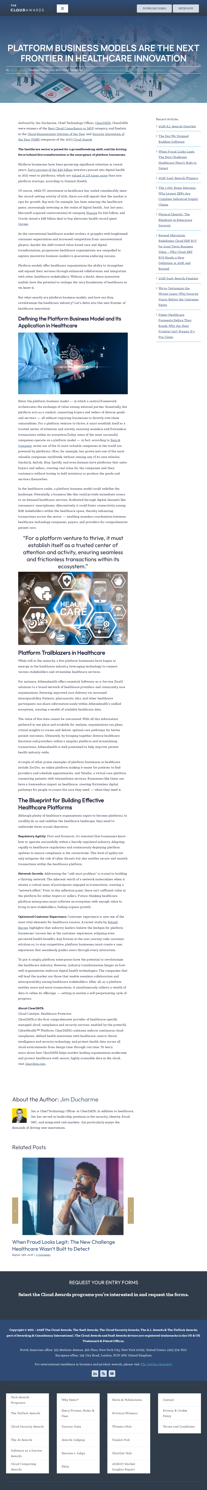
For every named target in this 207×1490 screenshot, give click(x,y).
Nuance (91, 213)
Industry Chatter (129, 69)
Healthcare (112, 69)
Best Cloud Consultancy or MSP (71, 128)
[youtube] (112, 1373)
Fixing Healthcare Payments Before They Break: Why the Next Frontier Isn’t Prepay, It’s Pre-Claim (176, 326)
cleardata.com (35, 1064)
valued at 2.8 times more (90, 175)
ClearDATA (103, 123)
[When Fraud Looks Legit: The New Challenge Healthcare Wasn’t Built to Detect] (73, 1159)
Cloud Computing (94, 69)
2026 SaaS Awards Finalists (178, 278)
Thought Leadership (152, 69)
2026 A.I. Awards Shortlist (177, 126)
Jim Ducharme (18, 69)
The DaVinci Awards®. (156, 1364)
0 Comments (43, 1254)
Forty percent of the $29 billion (50, 170)
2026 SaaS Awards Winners (178, 178)
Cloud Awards (82, 139)
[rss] (103, 1373)
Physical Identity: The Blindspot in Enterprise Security (175, 219)
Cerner (23, 224)
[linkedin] (95, 1373)
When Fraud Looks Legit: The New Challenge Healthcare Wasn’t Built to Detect (63, 1245)
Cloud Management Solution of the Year (56, 134)
